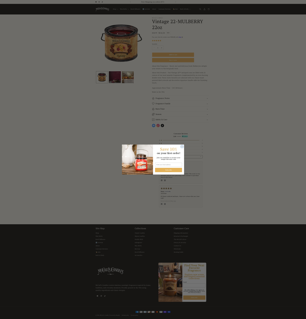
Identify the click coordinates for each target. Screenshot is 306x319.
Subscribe (168, 170)
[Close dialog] (182, 146)
